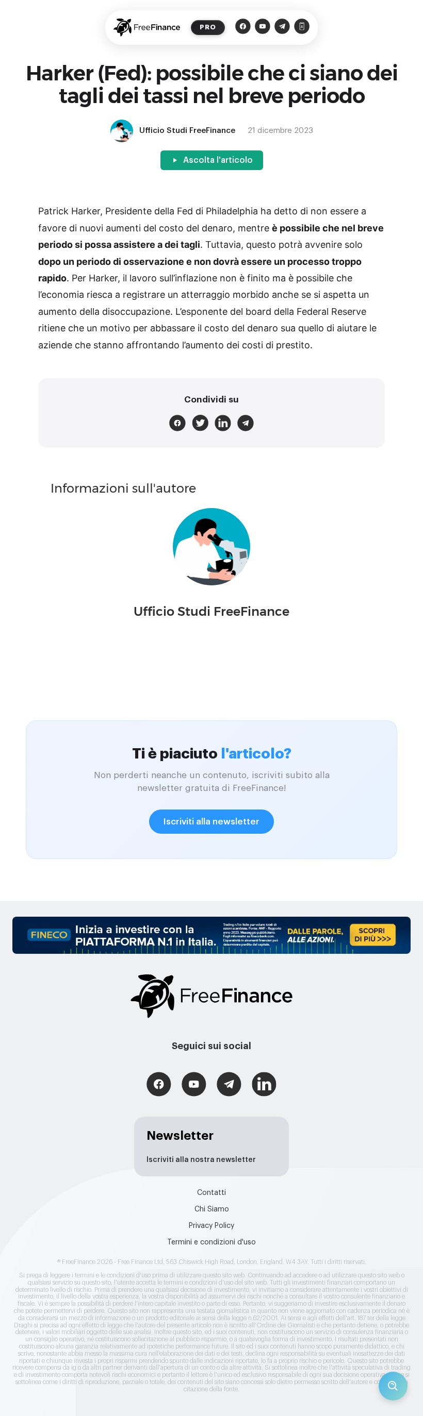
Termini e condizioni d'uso (211, 1242)
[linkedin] (223, 423)
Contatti (211, 1192)
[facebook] (177, 423)
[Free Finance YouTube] (262, 28)
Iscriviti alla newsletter (211, 821)
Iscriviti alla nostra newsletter (201, 1160)
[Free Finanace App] (302, 28)
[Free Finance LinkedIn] (264, 1085)
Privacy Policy (211, 1225)
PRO (208, 27)
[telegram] (245, 423)
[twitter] (200, 423)
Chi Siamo (211, 1209)
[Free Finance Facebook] (243, 28)
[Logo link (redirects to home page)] (146, 28)
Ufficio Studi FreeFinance (211, 611)
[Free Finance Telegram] (282, 28)
